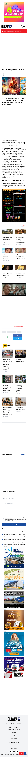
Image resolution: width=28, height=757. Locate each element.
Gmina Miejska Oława (11, 331)
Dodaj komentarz (14, 524)
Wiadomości (14, 738)
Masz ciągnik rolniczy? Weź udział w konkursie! (14, 539)
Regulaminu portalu (8, 518)
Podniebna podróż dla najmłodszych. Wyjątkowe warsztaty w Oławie (15, 544)
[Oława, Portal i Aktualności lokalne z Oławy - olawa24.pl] (8, 26)
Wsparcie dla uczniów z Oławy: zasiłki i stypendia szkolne (15, 534)
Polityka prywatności (14, 745)
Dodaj (22, 454)
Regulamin (14, 748)
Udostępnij (18, 335)
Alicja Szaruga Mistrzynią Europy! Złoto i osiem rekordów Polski (13, 31)
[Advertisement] (14, 50)
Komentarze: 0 (8, 76)
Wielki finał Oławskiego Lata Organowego (13, 542)
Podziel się (18, 338)
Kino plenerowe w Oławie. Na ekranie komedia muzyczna (15, 537)
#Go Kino (19, 331)
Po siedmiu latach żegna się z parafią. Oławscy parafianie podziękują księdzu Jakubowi (15, 531)
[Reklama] (14, 12)
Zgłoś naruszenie (19, 326)
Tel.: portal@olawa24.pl (14, 729)
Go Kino (4, 331)
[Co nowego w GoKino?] (14, 86)
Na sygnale (14, 735)
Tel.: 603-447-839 (14, 727)
